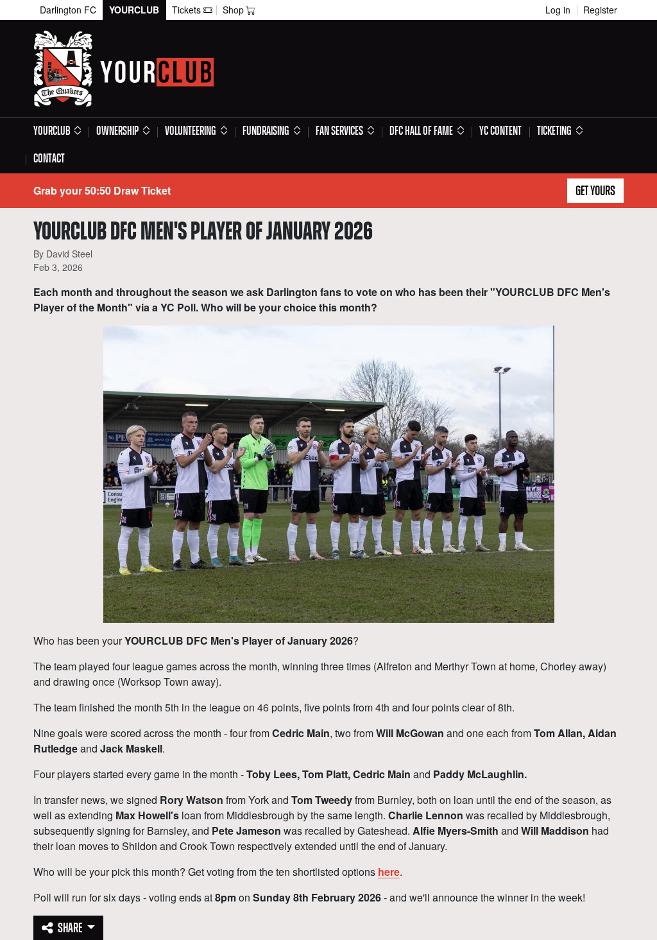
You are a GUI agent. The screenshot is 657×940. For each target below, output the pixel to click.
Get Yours (595, 191)
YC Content (500, 131)
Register (600, 9)
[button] (57, 132)
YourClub (134, 9)
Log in (557, 9)
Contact (49, 159)
